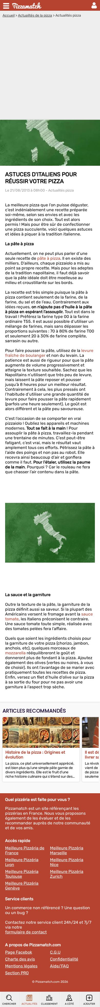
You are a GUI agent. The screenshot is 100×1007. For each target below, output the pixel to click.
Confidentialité (64, 959)
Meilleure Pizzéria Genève (21, 886)
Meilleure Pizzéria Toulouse (21, 874)
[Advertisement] (50, 70)
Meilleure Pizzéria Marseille (66, 850)
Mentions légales (21, 966)
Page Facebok (18, 952)
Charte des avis (20, 959)
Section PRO (17, 972)
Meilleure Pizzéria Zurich (66, 874)
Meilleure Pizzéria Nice (66, 862)
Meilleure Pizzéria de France (24, 850)
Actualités (29, 1003)
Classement (49, 1003)
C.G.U (55, 952)
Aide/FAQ (59, 966)
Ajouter (89, 1003)
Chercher (9, 1003)
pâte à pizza (48, 258)
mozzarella (15, 652)
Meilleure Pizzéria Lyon (21, 862)
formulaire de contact (26, 932)
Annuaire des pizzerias (27, 5)
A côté (69, 1003)
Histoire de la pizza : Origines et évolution (35, 755)
